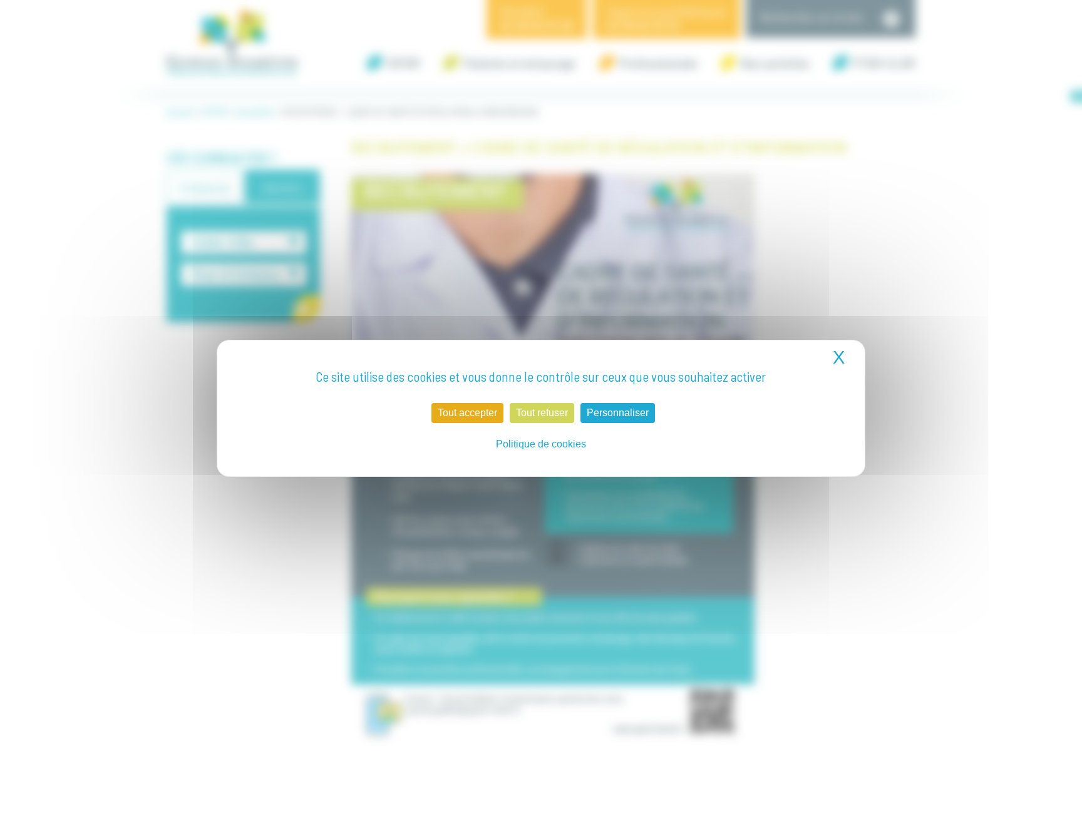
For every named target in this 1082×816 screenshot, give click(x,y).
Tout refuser (542, 412)
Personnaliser (618, 412)
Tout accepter (467, 412)
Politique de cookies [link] (541, 444)
